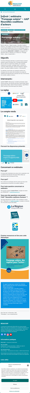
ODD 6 (12, 31)
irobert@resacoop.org (15, 192)
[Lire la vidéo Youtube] (15, 100)
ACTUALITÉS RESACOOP (9, 12)
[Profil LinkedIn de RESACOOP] (5, 334)
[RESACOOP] (15, 3)
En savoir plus (6, 306)
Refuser (15, 384)
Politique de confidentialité (14, 391)
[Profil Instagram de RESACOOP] (8, 334)
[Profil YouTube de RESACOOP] (11, 334)
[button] (28, 365)
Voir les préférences (15, 388)
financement (5, 31)
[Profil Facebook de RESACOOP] (2, 334)
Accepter (15, 380)
